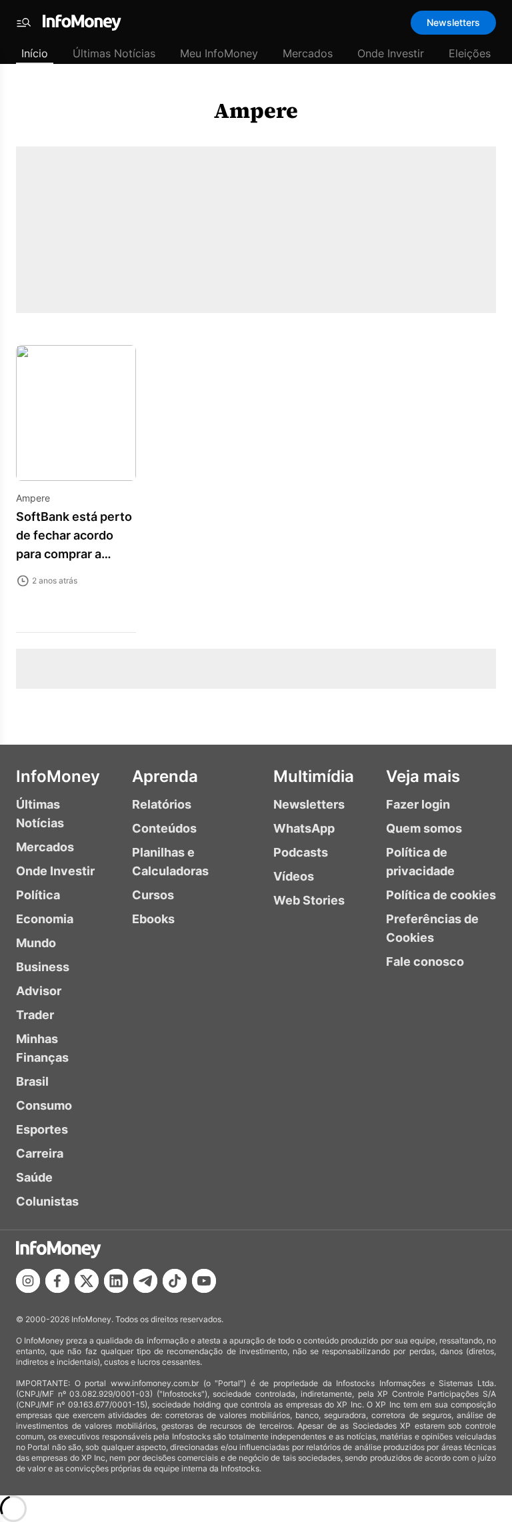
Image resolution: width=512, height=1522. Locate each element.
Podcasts (300, 852)
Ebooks (153, 919)
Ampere (256, 110)
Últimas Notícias (114, 53)
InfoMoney (58, 776)
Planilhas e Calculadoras (170, 861)
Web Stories (309, 900)
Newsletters (453, 22)
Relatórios (161, 804)
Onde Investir (390, 53)
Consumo (44, 1105)
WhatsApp (304, 828)
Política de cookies (441, 895)
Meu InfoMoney (219, 53)
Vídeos (293, 876)
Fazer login (418, 804)
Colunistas (47, 1201)
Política (38, 895)
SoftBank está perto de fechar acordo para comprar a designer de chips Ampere (74, 554)
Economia (44, 919)
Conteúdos (164, 828)
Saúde (34, 1177)
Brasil (32, 1081)
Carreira (39, 1153)
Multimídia (313, 776)
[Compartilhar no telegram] (145, 1281)
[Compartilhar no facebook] (57, 1281)
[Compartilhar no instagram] (28, 1281)
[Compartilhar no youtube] (204, 1281)
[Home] (82, 23)
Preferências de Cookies (432, 928)
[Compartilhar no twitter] (87, 1281)
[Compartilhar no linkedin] (116, 1281)
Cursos (153, 895)
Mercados (308, 53)
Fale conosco (425, 961)
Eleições (470, 53)
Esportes (42, 1129)
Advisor (38, 991)
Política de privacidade (420, 861)
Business (42, 967)
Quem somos (424, 828)
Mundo (36, 943)
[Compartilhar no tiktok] (175, 1281)
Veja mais (423, 776)
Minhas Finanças (42, 1048)
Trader (35, 1015)
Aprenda (165, 776)
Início (34, 53)
